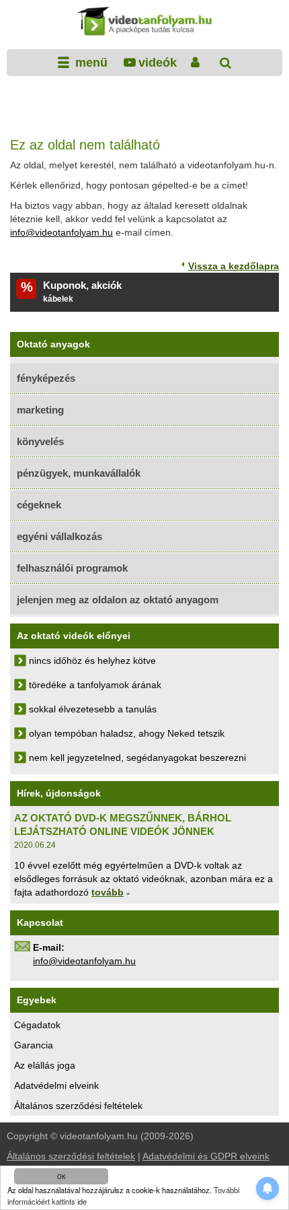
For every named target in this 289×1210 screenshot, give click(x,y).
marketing (40, 409)
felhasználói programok (72, 568)
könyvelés (40, 441)
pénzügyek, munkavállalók (78, 473)
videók (157, 62)
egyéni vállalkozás (59, 536)
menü (90, 62)
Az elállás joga (44, 1065)
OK (61, 1176)
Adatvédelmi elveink (56, 1085)
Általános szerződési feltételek (78, 1105)
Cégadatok (37, 1024)
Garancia (33, 1045)
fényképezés (46, 378)
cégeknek (39, 504)
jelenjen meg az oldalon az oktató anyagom (117, 599)
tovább (107, 892)
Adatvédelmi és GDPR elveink (206, 1156)
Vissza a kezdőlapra (233, 266)
